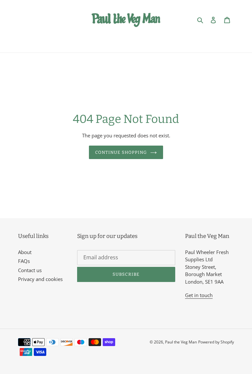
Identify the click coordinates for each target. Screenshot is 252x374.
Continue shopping (121, 152)
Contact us (30, 270)
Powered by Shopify (216, 342)
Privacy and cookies (40, 279)
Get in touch (199, 295)
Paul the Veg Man (181, 342)
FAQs (24, 261)
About (25, 252)
